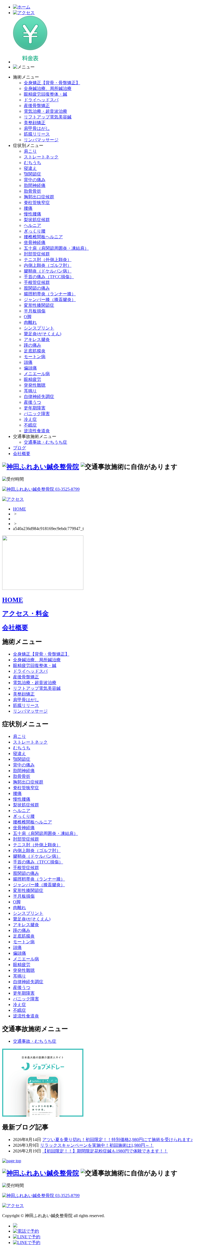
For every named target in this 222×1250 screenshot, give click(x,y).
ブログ (19, 448)
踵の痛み (32, 345)
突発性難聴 (34, 385)
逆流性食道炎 (37, 430)
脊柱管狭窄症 (37, 202)
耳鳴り (30, 391)
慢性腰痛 (32, 214)
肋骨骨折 (32, 191)
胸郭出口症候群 (39, 197)
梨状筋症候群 (37, 219)
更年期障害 (34, 408)
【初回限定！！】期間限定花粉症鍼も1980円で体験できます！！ (105, 1151)
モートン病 (34, 356)
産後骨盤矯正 (37, 105)
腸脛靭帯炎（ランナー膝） (50, 294)
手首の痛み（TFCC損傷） (49, 276)
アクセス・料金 (25, 613)
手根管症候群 (37, 282)
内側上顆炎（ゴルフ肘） (47, 265)
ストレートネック (41, 157)
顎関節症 (32, 174)
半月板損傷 (34, 311)
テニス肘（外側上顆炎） (47, 259)
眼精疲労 (32, 379)
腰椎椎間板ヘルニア (43, 236)
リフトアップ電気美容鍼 (47, 117)
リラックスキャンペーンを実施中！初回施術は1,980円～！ (97, 1145)
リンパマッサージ (41, 139)
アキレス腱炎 (37, 339)
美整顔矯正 (34, 122)
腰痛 (28, 208)
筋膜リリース (37, 134)
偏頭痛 (30, 368)
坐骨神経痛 (34, 242)
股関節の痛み (37, 288)
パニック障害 (37, 413)
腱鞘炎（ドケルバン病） (47, 271)
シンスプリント (39, 328)
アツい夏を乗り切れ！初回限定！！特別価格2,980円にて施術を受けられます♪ (117, 1139)
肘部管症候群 (37, 254)
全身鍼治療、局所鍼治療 (47, 88)
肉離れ (30, 322)
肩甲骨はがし (37, 128)
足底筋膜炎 (34, 351)
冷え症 (30, 419)
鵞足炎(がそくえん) (42, 333)
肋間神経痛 (34, 185)
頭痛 (28, 362)
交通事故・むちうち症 (45, 442)
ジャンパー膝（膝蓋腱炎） (50, 299)
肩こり (30, 151)
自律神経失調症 (39, 396)
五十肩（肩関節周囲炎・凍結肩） (56, 248)
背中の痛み (34, 179)
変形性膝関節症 (39, 305)
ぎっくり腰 (34, 231)
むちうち (32, 162)
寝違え (30, 168)
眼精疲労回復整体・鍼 (45, 94)
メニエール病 (37, 373)
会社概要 (21, 453)
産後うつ (32, 402)
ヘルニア (32, 225)
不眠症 (30, 425)
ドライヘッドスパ (41, 100)
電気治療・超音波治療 (45, 111)
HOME (19, 509)
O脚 (27, 316)
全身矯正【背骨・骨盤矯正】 (52, 82)
